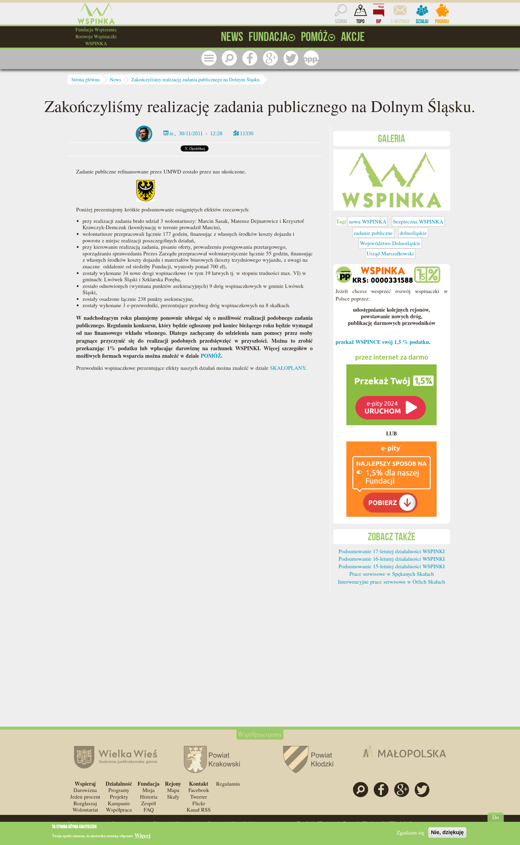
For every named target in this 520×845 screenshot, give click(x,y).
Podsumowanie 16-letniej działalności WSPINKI (392, 558)
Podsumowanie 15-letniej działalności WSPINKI (392, 566)
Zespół (148, 803)
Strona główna (85, 79)
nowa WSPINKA (367, 221)
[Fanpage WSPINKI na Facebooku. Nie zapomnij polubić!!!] (249, 58)
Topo (360, 21)
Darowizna (85, 790)
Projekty (119, 796)
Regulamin (228, 783)
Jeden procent (85, 796)
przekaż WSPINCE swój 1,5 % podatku (382, 342)
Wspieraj (85, 783)
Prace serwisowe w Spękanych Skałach (391, 573)
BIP (378, 21)
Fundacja (148, 783)
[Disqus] (194, 467)
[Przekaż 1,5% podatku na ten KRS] (391, 386)
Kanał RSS (199, 809)
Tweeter (198, 796)
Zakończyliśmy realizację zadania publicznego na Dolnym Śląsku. (196, 79)
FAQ (149, 809)
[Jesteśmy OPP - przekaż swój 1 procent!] (311, 58)
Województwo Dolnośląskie (390, 243)
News (115, 79)
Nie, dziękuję (447, 832)
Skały (173, 796)
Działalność (119, 783)
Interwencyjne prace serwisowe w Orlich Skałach (391, 581)
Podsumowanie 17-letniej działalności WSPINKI (392, 551)
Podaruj (442, 21)
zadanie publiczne (373, 232)
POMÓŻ (211, 356)
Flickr (198, 803)
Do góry (496, 820)
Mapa (173, 790)
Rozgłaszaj (85, 803)
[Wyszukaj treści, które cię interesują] (229, 58)
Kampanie (119, 803)
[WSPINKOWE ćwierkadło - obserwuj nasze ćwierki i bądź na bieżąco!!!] (290, 58)
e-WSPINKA (400, 21)
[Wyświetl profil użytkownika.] (144, 133)
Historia (148, 796)
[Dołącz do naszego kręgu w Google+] (270, 58)
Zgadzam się (410, 832)
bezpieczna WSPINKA (418, 221)
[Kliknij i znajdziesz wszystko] (208, 58)
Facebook (198, 790)
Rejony (173, 783)
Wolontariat (85, 809)
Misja (148, 790)
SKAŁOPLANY (287, 367)
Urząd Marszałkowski (390, 253)
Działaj (422, 21)
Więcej (142, 835)
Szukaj (341, 21)
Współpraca (119, 809)
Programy (118, 790)
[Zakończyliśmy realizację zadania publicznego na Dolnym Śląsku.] (391, 179)
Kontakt (198, 783)
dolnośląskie (413, 232)
